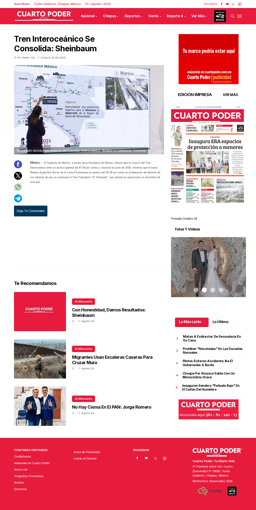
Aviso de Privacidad (87, 452)
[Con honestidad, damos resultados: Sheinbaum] (40, 311)
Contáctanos (22, 456)
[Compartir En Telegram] (18, 201)
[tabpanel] (208, 163)
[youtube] (227, 4)
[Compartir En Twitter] (18, 179)
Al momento (83, 301)
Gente (153, 16)
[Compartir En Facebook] (18, 167)
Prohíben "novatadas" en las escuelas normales (213, 350)
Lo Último (220, 322)
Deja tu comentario (31, 211)
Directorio (20, 489)
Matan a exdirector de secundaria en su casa (212, 338)
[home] (44, 16)
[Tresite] (210, 491)
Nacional (88, 16)
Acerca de (20, 469)
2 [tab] (204, 213)
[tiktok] (239, 4)
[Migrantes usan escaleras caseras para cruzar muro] (40, 359)
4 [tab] (221, 213)
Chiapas (109, 16)
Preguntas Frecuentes (28, 476)
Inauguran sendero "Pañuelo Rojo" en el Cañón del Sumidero (211, 387)
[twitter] (233, 4)
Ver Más (197, 16)
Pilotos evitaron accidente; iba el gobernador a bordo (208, 363)
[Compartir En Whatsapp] (18, 190)
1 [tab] (196, 213)
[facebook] (221, 4)
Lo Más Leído (190, 322)
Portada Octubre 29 (184, 218)
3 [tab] (212, 213)
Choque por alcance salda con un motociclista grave (209, 375)
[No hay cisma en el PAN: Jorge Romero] (40, 406)
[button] (208, 154)
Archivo (19, 482)
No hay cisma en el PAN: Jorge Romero (111, 407)
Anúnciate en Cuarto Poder (32, 463)
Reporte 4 (175, 16)
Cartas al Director (85, 458)
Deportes (132, 16)
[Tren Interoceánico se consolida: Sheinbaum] (89, 109)
